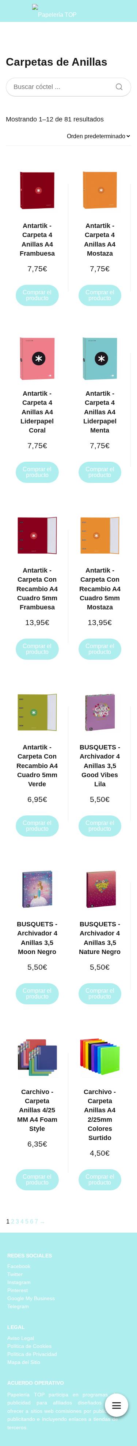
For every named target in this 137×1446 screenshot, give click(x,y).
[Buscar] (116, 85)
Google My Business (31, 1298)
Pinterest (17, 1290)
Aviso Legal (20, 1338)
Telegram (18, 1306)
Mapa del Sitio (23, 1362)
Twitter (15, 1274)
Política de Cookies (29, 1346)
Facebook (18, 1266)
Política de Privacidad (32, 1354)
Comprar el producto (37, 295)
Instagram (19, 1282)
